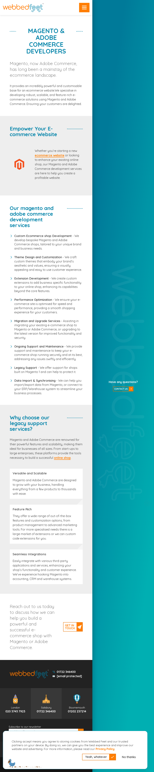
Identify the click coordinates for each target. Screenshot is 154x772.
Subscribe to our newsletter (25, 726)
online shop (62, 458)
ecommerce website (49, 155)
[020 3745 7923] (15, 703)
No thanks (129, 757)
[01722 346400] (46, 703)
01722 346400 (66, 672)
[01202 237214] (77, 703)
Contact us (121, 388)
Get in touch (70, 627)
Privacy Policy (105, 749)
